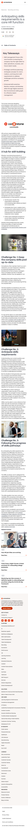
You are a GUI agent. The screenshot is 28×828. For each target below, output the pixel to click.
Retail (2, 745)
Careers (3, 776)
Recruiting (4, 645)
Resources (4, 10)
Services (3, 680)
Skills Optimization (6, 637)
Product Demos (5, 795)
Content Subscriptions (7, 666)
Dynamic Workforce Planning (8, 713)
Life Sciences (4, 737)
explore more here (10, 527)
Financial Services (5, 732)
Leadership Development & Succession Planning (13, 708)
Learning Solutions (6, 655)
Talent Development (6, 639)
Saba (2, 669)
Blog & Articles (5, 800)
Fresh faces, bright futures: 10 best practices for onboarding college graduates (13, 560)
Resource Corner (5, 792)
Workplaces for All (5, 724)
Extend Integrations (6, 683)
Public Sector (4, 729)
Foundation (4, 768)
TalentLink (3, 674)
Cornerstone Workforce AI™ (8, 626)
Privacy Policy (5, 815)
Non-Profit (4, 748)
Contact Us (4, 615)
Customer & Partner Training (8, 721)
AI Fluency (3, 705)
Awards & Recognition (6, 784)
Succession (4, 647)
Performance (4, 650)
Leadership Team (5, 757)
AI (1, 628)
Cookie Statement (6, 818)
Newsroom (4, 773)
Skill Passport (4, 677)
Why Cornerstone (5, 754)
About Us (3, 765)
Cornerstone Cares (6, 770)
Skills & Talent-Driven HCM (7, 694)
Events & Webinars (6, 797)
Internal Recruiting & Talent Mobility (10, 718)
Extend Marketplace (6, 685)
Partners (3, 779)
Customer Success (6, 760)
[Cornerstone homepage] (14, 598)
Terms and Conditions (7, 822)
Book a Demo (7, 608)
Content (3, 664)
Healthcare (4, 734)
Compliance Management (7, 702)
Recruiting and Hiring (13, 10)
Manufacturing (5, 740)
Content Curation (5, 710)
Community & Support (6, 617)
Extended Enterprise (6, 661)
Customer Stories (5, 762)
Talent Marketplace (6, 642)
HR (2, 653)
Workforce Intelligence (7, 634)
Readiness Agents (5, 631)
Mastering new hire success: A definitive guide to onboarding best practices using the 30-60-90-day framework (13, 576)
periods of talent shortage (12, 143)
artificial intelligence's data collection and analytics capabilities (13, 514)
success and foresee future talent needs (12, 140)
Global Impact (4, 781)
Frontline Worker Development (8, 716)
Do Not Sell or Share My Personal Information (13, 825)
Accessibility (4, 787)
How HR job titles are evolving (9, 531)
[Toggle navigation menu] (24, 2)
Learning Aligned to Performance (9, 699)
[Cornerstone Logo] (6, 2)
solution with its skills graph (17, 320)
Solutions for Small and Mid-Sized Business (12, 692)
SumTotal (3, 672)
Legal (3, 811)
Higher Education (5, 743)
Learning (3, 658)
